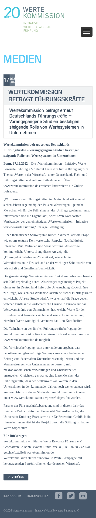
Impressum (12, 496)
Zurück (18, 477)
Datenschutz (37, 496)
